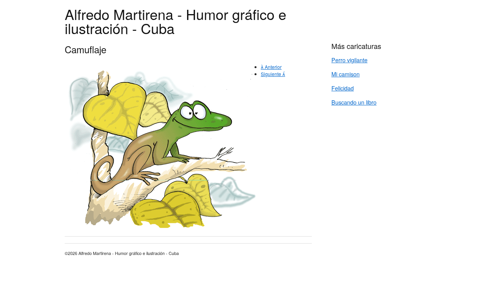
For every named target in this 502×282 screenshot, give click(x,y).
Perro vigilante (349, 60)
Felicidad (342, 88)
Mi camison (345, 74)
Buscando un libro (353, 102)
